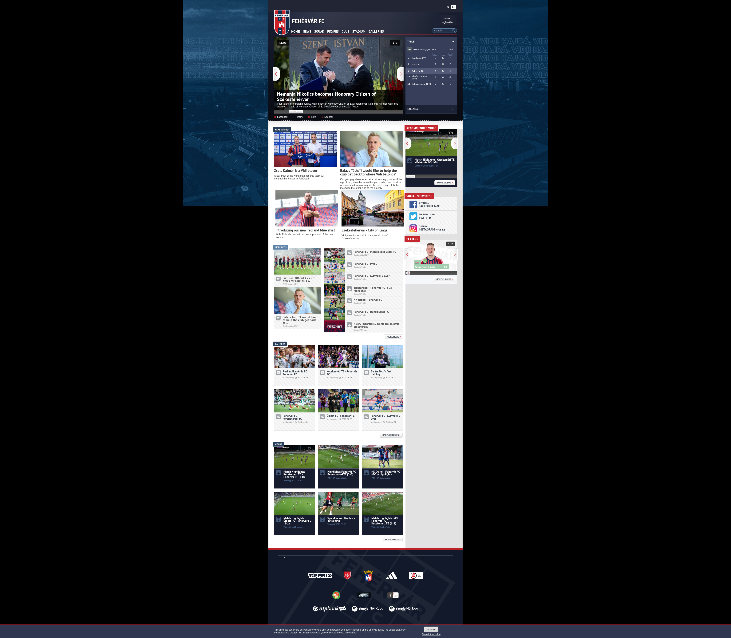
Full (451, 49)
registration (447, 22)
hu (447, 7)
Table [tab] (410, 41)
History (298, 116)
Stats (312, 116)
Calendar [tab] (413, 109)
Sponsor (327, 116)
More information (431, 634)
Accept (431, 629)
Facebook (280, 116)
